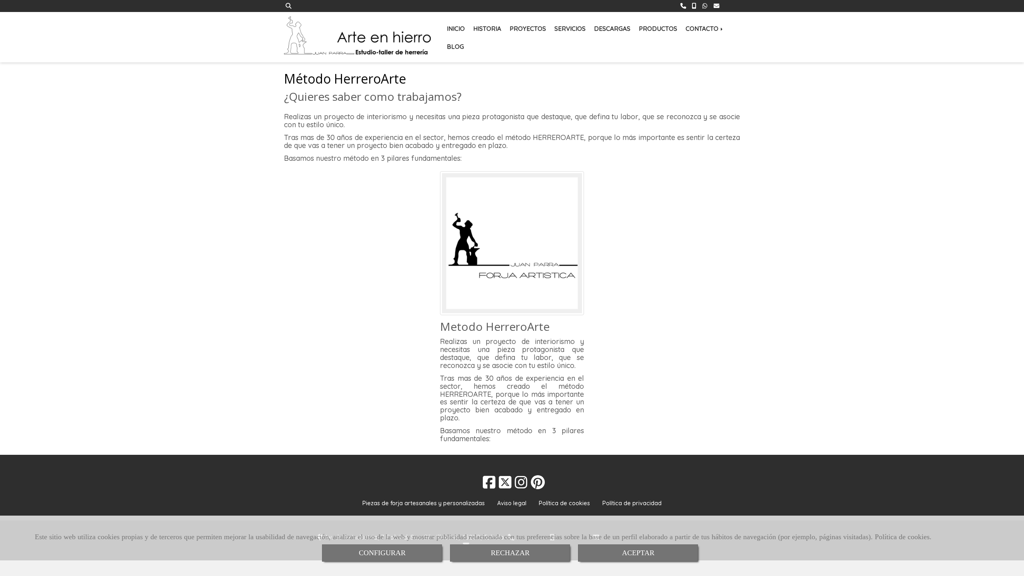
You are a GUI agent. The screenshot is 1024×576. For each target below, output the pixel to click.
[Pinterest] (538, 485)
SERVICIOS (570, 28)
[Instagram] (521, 485)
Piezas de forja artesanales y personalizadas (423, 503)
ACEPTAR (638, 553)
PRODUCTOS (658, 28)
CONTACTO (703, 28)
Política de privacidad (632, 503)
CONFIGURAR (382, 553)
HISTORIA (487, 28)
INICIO (456, 28)
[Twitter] (505, 485)
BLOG (455, 46)
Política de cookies (902, 537)
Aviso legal (511, 503)
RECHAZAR (510, 553)
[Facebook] (489, 485)
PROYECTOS (528, 28)
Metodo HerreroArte (495, 326)
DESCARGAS (612, 28)
